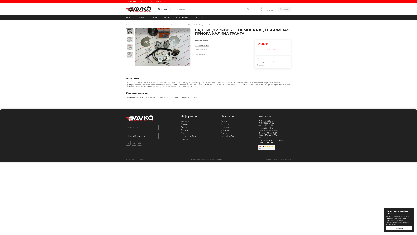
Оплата (141, 2)
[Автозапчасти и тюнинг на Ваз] (142, 118)
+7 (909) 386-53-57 (266, 121)
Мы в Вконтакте (137, 136)
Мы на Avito (134, 127)
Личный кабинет (228, 136)
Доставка (150, 2)
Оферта (184, 139)
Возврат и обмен (162, 2)
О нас (142, 17)
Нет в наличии (272, 50)
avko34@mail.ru (265, 128)
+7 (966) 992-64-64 (266, 123)
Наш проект (182, 17)
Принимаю (399, 228)
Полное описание (201, 49)
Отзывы (166, 17)
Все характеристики (202, 45)
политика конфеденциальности (278, 159)
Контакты (198, 17)
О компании (131, 2)
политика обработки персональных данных (206, 159)
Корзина (225, 130)
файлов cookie (391, 224)
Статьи (154, 17)
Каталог (130, 17)
